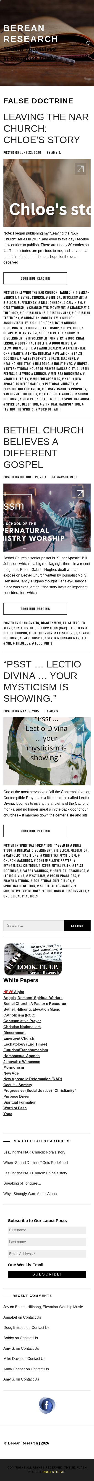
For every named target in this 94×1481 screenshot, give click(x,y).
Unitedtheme (54, 1472)
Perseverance (56, 388)
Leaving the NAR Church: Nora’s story (34, 1152)
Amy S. (56, 152)
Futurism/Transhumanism (25, 1050)
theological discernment (65, 890)
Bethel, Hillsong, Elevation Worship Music (49, 1307)
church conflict (46, 322)
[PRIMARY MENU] (77, 43)
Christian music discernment (46, 312)
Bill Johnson (51, 302)
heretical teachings (69, 870)
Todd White (43, 643)
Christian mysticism (59, 855)
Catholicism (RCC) (19, 1015)
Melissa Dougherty (66, 373)
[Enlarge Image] (80, 169)
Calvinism (74, 302)
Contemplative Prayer (54, 860)
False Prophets (35, 358)
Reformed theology (21, 393)
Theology (23, 643)
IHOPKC (82, 363)
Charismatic (29, 622)
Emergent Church (18, 1038)
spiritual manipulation (61, 404)
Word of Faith (49, 409)
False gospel (33, 637)
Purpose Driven (17, 1096)
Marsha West (67, 476)
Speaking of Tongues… (22, 1183)
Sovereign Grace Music (41, 398)
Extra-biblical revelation (49, 353)
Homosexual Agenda (21, 1056)
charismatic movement (47, 307)
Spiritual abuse (77, 398)
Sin (8, 643)
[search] (88, 43)
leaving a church (32, 373)
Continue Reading (35, 278)
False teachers (63, 358)
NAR (68, 378)
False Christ (67, 633)
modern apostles (46, 378)
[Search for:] (33, 925)
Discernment (51, 622)
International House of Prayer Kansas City (40, 368)
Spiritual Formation (35, 845)
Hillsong (42, 363)
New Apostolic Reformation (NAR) (40, 628)
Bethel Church (32, 297)
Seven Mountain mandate (66, 637)
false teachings (35, 870)
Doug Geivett (62, 343)
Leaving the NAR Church (38, 292)
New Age (11, 1073)
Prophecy (78, 388)
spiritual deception (22, 404)
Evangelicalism (49, 348)
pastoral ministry (59, 383)
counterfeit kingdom (59, 332)
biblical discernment (66, 297)
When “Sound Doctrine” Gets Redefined (35, 1163)
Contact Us (32, 1317)
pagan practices (63, 875)
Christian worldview (41, 317)
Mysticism (37, 875)
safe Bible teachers (57, 393)
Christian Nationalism (22, 1027)
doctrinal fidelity (32, 343)
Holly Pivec (63, 363)
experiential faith (56, 865)
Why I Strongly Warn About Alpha (30, 1194)
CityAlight (71, 327)
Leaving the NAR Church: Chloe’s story (46, 128)
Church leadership (43, 327)
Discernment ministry (46, 338)
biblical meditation (72, 850)
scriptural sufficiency (52, 880)
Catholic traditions (22, 855)
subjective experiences (22, 890)
